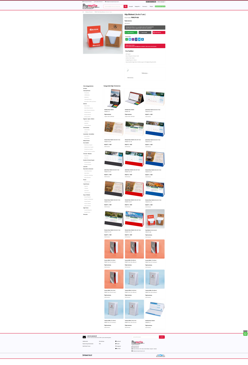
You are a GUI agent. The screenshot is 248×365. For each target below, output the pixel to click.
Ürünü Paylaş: (128, 36)
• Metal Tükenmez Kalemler (89, 110)
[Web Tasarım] (160, 355)
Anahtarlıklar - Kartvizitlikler (88, 134)
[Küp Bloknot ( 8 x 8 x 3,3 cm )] (155, 218)
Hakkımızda (85, 341)
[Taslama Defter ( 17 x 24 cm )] (114, 309)
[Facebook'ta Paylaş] (136, 39)
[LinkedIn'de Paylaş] (142, 39)
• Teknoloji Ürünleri (87, 99)
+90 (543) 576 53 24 (99, 1)
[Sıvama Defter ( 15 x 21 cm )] (114, 279)
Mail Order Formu (86, 346)
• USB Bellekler (86, 95)
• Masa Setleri (86, 173)
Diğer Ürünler (85, 207)
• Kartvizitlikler (86, 136)
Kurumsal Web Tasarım (160, 356)
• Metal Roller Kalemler (88, 108)
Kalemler (85, 103)
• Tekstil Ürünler (86, 192)
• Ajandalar (85, 123)
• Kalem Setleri (86, 105)
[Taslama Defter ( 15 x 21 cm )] (134, 309)
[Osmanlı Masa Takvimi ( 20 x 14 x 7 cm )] (114, 128)
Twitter (118, 343)
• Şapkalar (85, 186)
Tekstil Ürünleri (86, 184)
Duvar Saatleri (86, 142)
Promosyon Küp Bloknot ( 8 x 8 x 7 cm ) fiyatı (133, 26)
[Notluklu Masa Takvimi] (114, 98)
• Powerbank (86, 92)
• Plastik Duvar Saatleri (88, 149)
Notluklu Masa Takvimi (109, 109)
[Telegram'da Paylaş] (130, 39)
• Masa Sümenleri (87, 177)
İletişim (151, 6)
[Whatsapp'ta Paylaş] (126, 39)
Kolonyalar (85, 214)
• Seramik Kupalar (87, 162)
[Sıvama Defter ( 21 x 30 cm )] (114, 249)
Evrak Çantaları (86, 127)
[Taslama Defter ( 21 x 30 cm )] (134, 279)
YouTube (119, 348)
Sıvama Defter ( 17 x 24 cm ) (150, 260)
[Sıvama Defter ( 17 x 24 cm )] (155, 249)
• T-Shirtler (85, 188)
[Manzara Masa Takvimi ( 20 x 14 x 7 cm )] (134, 128)
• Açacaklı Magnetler (87, 210)
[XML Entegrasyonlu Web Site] (103, 355)
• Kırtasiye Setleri (86, 116)
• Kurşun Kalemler (87, 114)
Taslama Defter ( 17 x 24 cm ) (110, 320)
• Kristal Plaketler (87, 197)
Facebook (118, 341)
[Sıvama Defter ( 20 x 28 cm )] (134, 249)
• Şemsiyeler (86, 190)
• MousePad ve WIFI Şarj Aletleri (89, 101)
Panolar (84, 179)
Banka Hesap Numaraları (88, 343)
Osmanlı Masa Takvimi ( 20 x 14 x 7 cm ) (112, 139)
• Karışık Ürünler (86, 212)
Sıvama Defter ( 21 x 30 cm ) (109, 260)
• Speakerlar (86, 97)
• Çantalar (85, 132)
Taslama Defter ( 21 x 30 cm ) (130, 290)
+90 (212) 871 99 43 (87, 1)
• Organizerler (86, 121)
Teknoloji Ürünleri (86, 90)
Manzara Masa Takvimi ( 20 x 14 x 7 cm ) (133, 139)
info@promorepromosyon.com (112, 1)
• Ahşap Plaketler (87, 201)
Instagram (118, 346)
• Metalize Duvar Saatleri (88, 147)
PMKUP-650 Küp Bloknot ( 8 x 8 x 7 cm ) (103, 12)
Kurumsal (145, 6)
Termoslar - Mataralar (87, 153)
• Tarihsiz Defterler (87, 125)
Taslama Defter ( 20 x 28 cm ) (151, 290)
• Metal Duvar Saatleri (87, 145)
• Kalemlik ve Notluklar (88, 175)
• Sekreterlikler (86, 129)
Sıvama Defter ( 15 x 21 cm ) (109, 290)
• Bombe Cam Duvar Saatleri (89, 151)
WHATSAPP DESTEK (160, 6)
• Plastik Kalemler (87, 112)
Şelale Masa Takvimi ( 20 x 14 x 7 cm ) (152, 109)
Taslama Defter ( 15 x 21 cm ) (130, 320)
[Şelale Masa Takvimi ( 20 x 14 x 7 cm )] (155, 98)
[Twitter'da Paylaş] (139, 39)
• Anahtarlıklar (86, 138)
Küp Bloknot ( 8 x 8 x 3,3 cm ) (151, 230)
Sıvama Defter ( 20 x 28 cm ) (130, 260)
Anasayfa (131, 6)
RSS (100, 343)
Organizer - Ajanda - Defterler (88, 118)
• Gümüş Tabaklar (87, 203)
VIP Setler (85, 88)
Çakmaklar (85, 166)
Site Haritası (101, 341)
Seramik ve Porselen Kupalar (88, 160)
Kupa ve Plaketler (86, 194)
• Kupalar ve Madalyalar (88, 199)
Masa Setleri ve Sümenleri (88, 168)
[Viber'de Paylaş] (133, 39)
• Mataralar (85, 158)
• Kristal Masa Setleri (87, 171)
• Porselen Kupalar (87, 164)
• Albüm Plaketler (87, 205)
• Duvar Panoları (86, 181)
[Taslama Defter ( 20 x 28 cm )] (155, 279)
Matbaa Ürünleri (89, 12)
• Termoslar (85, 155)
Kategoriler (137, 6)
